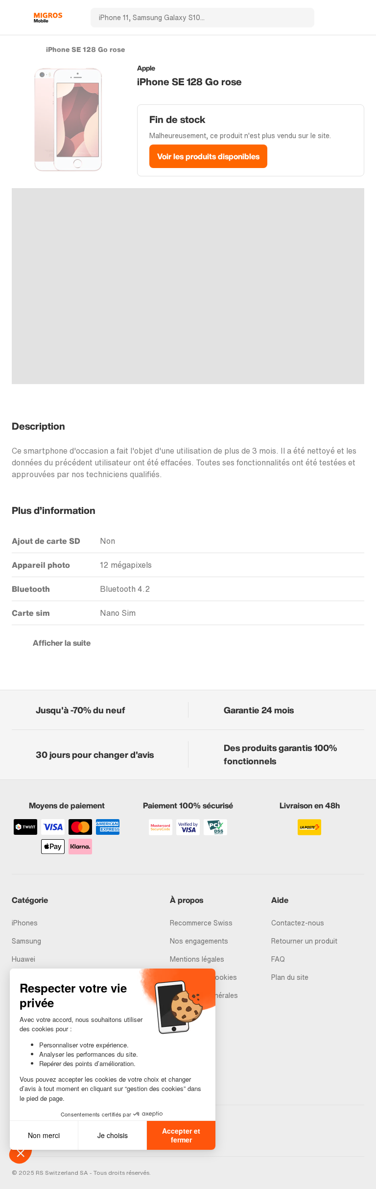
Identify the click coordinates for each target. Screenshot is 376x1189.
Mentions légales (197, 959)
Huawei (23, 959)
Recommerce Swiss (201, 923)
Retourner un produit (304, 941)
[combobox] (189, 17)
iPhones (25, 923)
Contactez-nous (297, 923)
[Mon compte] (342, 18)
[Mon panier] (359, 18)
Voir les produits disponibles (208, 156)
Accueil (16, 49)
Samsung (26, 941)
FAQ (278, 959)
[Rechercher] (301, 17)
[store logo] (48, 17)
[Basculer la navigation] (16, 18)
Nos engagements (199, 941)
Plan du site (289, 977)
